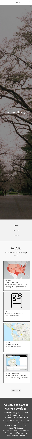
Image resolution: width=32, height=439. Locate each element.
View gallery (16, 390)
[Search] (29, 2)
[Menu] (2, 2)
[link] (16, 276)
